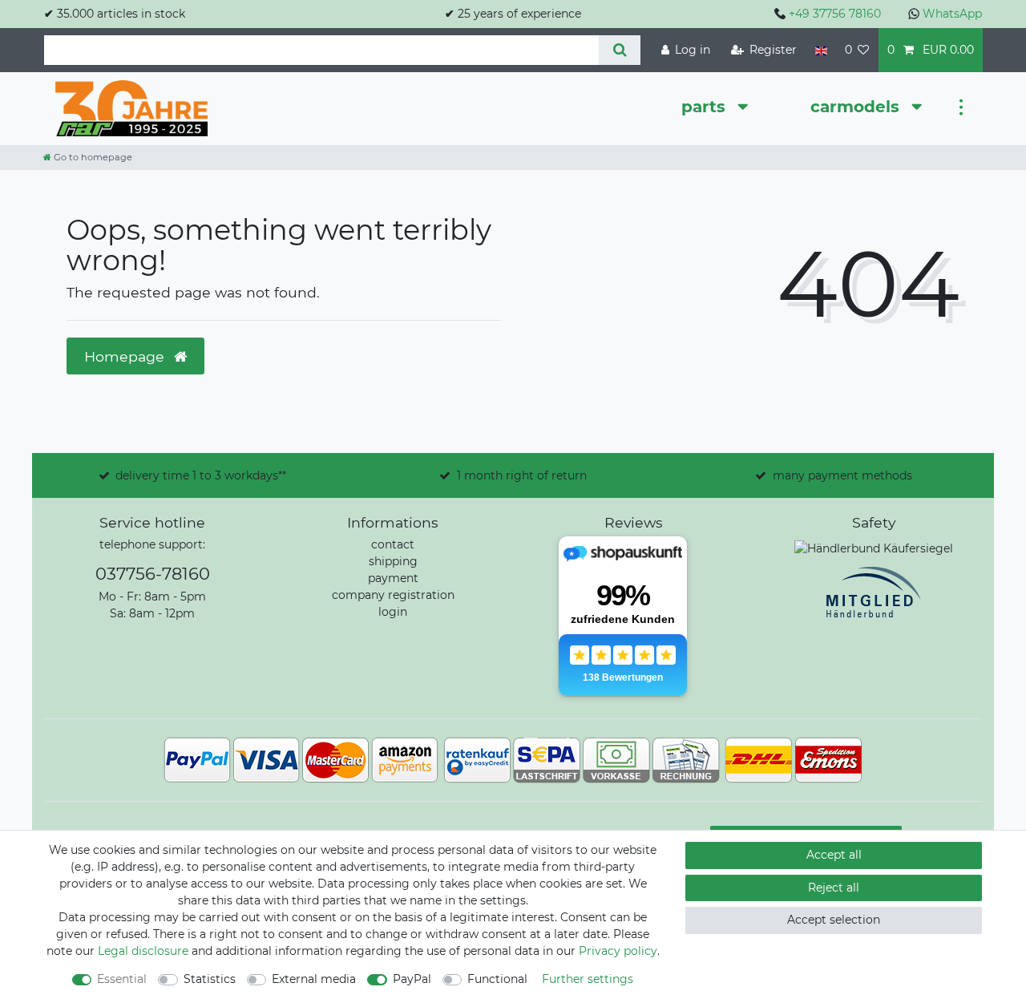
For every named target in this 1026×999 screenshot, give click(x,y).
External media (314, 979)
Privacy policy (618, 951)
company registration (393, 595)
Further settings (587, 979)
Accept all (834, 854)
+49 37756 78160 (835, 13)
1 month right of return (522, 475)
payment (393, 578)
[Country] (820, 50)
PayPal (412, 979)
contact (392, 544)
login (392, 612)
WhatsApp (952, 13)
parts (705, 106)
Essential (122, 979)
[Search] (619, 50)
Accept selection (833, 919)
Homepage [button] (126, 356)
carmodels (857, 106)
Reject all (833, 887)
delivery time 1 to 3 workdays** (200, 475)
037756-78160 (152, 574)
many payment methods (842, 475)
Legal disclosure (143, 951)
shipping (393, 561)
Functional (497, 979)
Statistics (210, 979)
